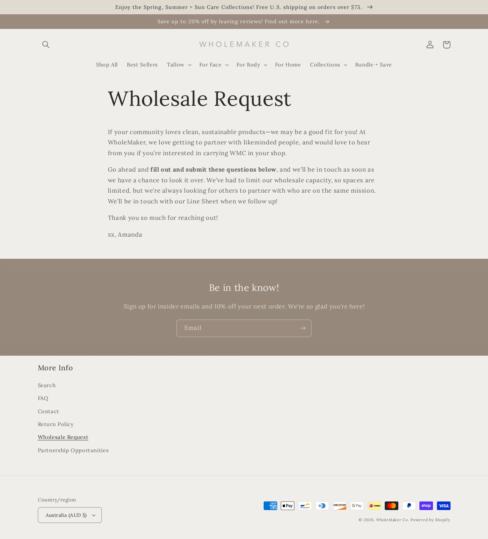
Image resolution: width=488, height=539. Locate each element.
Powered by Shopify (430, 519)
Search (47, 385)
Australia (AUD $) (66, 515)
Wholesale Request (63, 437)
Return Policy (56, 424)
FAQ (43, 398)
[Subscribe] (303, 328)
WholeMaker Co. (393, 519)
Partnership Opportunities (73, 450)
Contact (48, 411)
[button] (46, 44)
